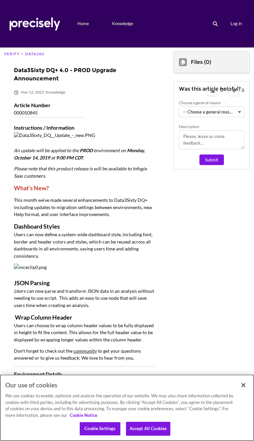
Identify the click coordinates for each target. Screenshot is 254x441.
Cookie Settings (99, 428)
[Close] (243, 385)
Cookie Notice (83, 415)
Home (83, 23)
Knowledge (122, 23)
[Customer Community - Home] (35, 23)
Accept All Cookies (148, 428)
